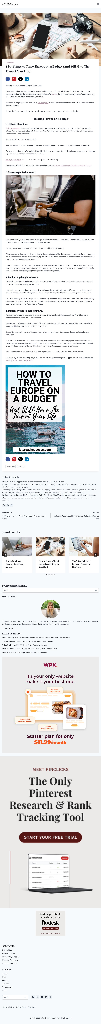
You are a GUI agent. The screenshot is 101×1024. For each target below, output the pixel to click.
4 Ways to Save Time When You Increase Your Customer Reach (23, 516)
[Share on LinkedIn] (27, 79)
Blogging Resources (10, 960)
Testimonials (7, 987)
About (4, 974)
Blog (4, 977)
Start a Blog (7, 950)
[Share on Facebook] (8, 79)
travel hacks (21, 466)
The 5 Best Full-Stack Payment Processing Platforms (81, 564)
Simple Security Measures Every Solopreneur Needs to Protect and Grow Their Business (36, 637)
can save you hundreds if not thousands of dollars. (72, 165)
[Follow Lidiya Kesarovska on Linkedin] (7, 505)
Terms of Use (21, 1007)
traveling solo (43, 103)
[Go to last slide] (5, 555)
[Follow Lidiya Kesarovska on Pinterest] (11, 505)
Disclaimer (32, 1007)
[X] (37, 997)
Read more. (9, 628)
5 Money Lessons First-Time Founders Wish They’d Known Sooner (27, 641)
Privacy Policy (8, 1007)
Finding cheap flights (13, 128)
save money (10, 466)
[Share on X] (20, 79)
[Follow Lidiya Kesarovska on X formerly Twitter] (4, 505)
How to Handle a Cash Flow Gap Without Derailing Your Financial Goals (29, 649)
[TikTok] (50, 997)
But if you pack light (13, 160)
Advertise (6, 984)
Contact (5, 980)
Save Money (10, 62)
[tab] (46, 574)
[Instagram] (33, 997)
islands (54, 94)
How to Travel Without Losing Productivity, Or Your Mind (49, 564)
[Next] (95, 555)
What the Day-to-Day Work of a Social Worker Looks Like (24, 645)
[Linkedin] (46, 997)
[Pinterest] (42, 997)
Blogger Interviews (9, 963)
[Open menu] (98, 3)
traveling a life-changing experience (19, 360)
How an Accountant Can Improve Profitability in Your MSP (24, 652)
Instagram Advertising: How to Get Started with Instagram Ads (76, 516)
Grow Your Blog (8, 953)
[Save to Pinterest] (14, 79)
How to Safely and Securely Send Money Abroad (15, 564)
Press (4, 990)
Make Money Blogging (10, 957)
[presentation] (17, 546)
